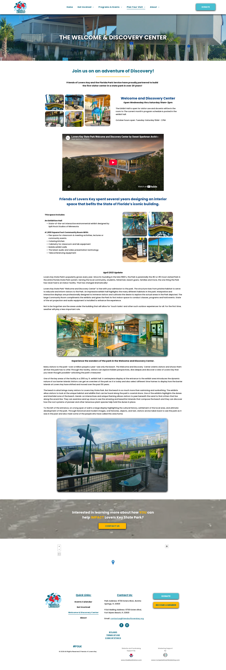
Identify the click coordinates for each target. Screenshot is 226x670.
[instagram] (127, 625)
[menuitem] (69, 7)
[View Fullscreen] (59, 554)
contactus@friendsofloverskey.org (127, 618)
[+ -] (113, 564)
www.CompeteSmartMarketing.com (165, 660)
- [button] (59, 549)
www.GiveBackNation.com (131, 660)
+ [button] (59, 546)
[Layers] (166, 546)
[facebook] (121, 625)
